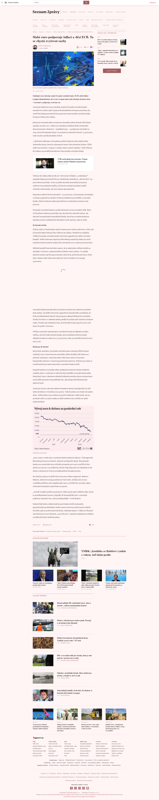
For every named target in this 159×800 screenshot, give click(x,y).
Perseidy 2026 (80, 760)
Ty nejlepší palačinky (86, 744)
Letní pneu (83, 765)
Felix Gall (51, 753)
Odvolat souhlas (70, 781)
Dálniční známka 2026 (118, 746)
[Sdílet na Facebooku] (90, 525)
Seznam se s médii (93, 777)
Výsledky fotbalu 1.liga (70, 746)
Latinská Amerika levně (102, 753)
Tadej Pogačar (52, 751)
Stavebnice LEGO (64, 765)
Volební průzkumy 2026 (39, 746)
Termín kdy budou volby (39, 751)
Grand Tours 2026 (53, 756)
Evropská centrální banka (52, 531)
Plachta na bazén (61, 763)
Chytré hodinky (106, 765)
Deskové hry (91, 765)
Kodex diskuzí (105, 777)
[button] (63, 69)
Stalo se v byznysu (107, 33)
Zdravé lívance (84, 749)
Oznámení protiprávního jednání (50, 777)
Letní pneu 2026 (116, 744)
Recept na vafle (84, 753)
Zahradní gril (105, 763)
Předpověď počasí (70, 760)
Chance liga (67, 744)
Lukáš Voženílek (44, 46)
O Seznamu (52, 773)
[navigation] (2, 2)
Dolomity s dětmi (100, 756)
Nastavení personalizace (84, 781)
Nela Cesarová (66, 625)
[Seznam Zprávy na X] (75, 788)
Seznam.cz (153, 2)
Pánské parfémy (116, 765)
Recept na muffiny (85, 746)
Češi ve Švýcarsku (101, 751)
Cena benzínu (89, 760)
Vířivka (112, 763)
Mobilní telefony (54, 765)
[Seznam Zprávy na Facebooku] (71, 788)
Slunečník (77, 763)
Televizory (98, 765)
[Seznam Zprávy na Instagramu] (79, 788)
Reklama (87, 773)
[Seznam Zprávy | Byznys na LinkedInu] (87, 788)
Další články (112, 70)
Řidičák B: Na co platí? (118, 751)
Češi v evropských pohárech (101, 760)
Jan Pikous (65, 695)
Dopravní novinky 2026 (118, 749)
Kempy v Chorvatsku (101, 744)
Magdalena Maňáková (70, 660)
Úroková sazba (66, 531)
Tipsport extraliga (69, 749)
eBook (80, 47)
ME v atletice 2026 (69, 751)
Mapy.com (61, 760)
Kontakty (73, 773)
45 (93, 47)
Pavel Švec (65, 678)
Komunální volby (37, 756)
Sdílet (87, 47)
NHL (65, 756)
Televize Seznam (81, 777)
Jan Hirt (50, 749)
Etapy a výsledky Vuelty (55, 746)
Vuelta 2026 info (53, 744)
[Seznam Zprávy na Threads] (83, 788)
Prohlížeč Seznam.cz (68, 777)
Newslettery (114, 777)
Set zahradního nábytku (94, 763)
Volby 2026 (36, 744)
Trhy (80, 531)
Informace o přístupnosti (109, 773)
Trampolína (70, 763)
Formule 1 (67, 753)
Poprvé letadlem (100, 746)
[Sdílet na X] (93, 525)
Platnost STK (115, 756)
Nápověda (66, 773)
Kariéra (59, 773)
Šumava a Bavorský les (102, 749)
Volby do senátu (37, 753)
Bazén (54, 763)
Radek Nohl (65, 643)
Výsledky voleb (37, 749)
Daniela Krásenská (69, 608)
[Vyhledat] (86, 2)
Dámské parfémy (74, 765)
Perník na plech (84, 756)
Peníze (75, 531)
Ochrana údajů (95, 773)
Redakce (80, 773)
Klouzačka (84, 763)
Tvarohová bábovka (85, 751)
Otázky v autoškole (117, 753)
